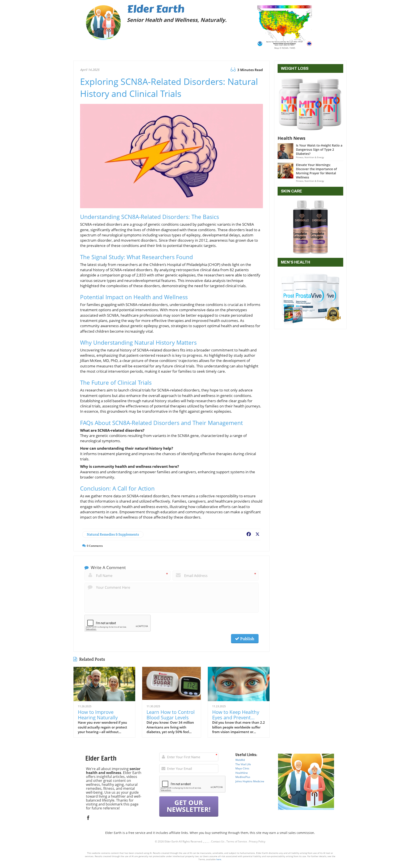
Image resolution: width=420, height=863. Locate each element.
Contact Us (217, 841)
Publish (246, 638)
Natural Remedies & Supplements (113, 534)
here (218, 859)
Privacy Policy (257, 841)
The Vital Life (243, 764)
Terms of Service (236, 841)
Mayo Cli (240, 768)
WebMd (240, 760)
